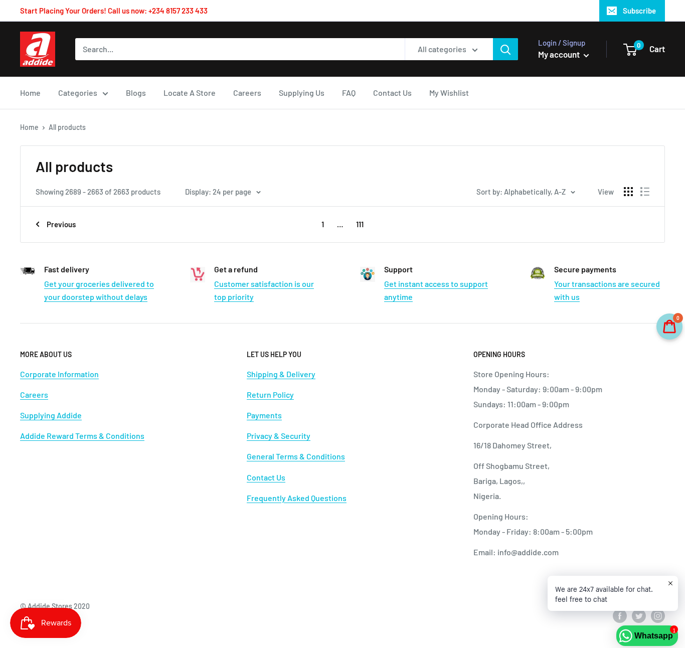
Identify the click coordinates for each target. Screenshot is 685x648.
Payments (264, 415)
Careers (247, 92)
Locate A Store (189, 92)
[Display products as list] (644, 191)
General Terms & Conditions (296, 456)
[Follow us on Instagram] (658, 615)
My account (559, 54)
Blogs (136, 92)
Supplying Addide (51, 415)
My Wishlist (449, 92)
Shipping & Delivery (281, 374)
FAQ (349, 92)
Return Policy (270, 394)
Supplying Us (301, 92)
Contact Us (392, 92)
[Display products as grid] (628, 191)
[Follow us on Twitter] (639, 615)
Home (30, 92)
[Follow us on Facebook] (620, 615)
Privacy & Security (278, 435)
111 (360, 224)
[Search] (505, 49)
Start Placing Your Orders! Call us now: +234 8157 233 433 (114, 10)
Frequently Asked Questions (297, 498)
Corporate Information (59, 374)
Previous (61, 224)
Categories (77, 92)
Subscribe (639, 10)
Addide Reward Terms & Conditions (82, 435)
